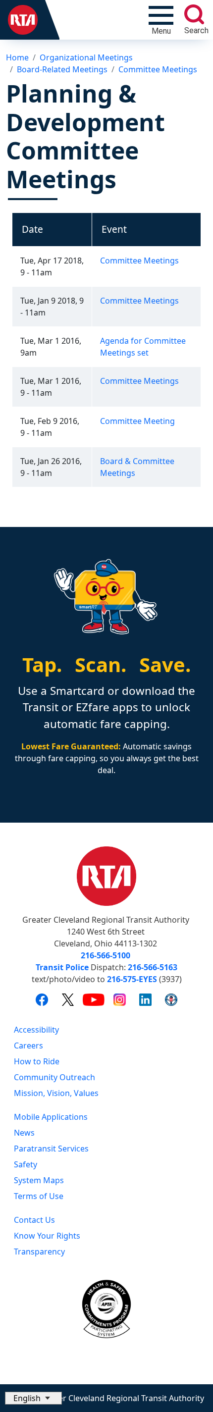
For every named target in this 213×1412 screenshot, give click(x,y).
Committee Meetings (157, 69)
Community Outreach (54, 1077)
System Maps (39, 1180)
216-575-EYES (132, 979)
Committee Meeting (137, 421)
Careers (28, 1045)
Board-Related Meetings (62, 69)
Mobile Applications (51, 1116)
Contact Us (34, 1219)
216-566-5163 (152, 967)
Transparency (39, 1251)
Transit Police (62, 967)
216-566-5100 (105, 955)
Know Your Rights (47, 1235)
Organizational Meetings (86, 57)
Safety (25, 1164)
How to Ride (36, 1061)
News (24, 1132)
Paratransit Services (51, 1148)
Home (17, 57)
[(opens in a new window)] (42, 999)
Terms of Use (38, 1196)
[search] (194, 14)
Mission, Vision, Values (56, 1093)
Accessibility (36, 1029)
